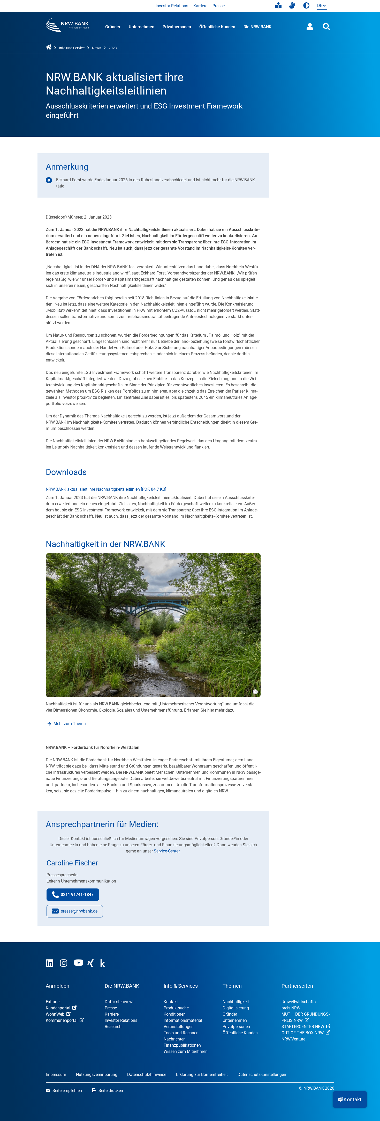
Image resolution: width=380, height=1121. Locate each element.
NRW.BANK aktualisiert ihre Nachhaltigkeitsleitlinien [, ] (106, 489)
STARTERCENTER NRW (303, 1026)
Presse (218, 5)
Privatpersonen (177, 26)
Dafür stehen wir (120, 1001)
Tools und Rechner (180, 1032)
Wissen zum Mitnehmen (186, 1051)
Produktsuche (176, 1008)
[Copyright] (254, 691)
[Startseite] (50, 47)
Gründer (112, 26)
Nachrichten (175, 1039)
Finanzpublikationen (182, 1045)
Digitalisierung (236, 1008)
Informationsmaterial (183, 1020)
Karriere (200, 5)
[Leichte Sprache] (278, 5)
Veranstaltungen (179, 1026)
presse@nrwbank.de (79, 913)
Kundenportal (58, 1008)
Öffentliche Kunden (217, 26)
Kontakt (171, 1001)
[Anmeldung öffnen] (310, 27)
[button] (350, 1099)
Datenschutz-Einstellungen (262, 1074)
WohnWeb (55, 1014)
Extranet (53, 1001)
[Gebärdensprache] (292, 5)
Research (113, 1026)
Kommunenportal (62, 1020)
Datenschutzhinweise (146, 1074)
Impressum (56, 1074)
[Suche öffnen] (326, 27)
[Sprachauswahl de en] (321, 6)
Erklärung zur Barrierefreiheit (202, 1074)
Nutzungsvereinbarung (96, 1074)
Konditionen (175, 1014)
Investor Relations (172, 5)
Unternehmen (141, 26)
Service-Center (166, 851)
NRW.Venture (293, 1039)
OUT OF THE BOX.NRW (303, 1032)
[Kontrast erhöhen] (306, 6)
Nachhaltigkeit (236, 1001)
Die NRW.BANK (257, 26)
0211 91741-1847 (80, 896)
